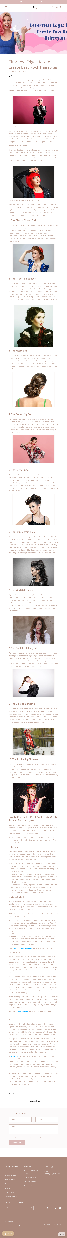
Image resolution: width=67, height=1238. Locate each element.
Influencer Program (30, 1181)
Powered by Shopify (57, 1224)
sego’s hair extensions (23, 948)
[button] (6, 7)
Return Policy (9, 1184)
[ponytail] (17, 1011)
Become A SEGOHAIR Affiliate (31, 1172)
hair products (23, 1011)
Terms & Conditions (11, 1196)
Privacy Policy (9, 1192)
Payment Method (10, 1179)
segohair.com (49, 1224)
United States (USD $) (13, 1225)
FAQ (6, 1171)
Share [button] (12, 76)
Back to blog (35, 1101)
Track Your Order (29, 1186)
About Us (8, 1188)
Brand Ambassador (30, 1177)
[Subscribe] (31, 1208)
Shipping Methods (10, 1175)
